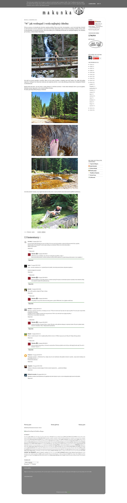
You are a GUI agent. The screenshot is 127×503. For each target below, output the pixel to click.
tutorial (79, 453)
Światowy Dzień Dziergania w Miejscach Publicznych (58, 453)
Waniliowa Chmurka (94, 173)
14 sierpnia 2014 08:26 (42, 298)
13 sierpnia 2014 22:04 (36, 289)
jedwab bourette (60, 442)
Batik (72, 436)
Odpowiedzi (31, 251)
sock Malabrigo (37, 450)
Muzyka (84, 446)
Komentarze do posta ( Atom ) (35, 427)
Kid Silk (48, 443)
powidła (39, 449)
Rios (62, 449)
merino (33, 446)
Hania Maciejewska (32, 442)
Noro (34, 447)
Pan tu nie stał (49, 447)
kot (35, 444)
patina (59, 447)
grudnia (91, 84)
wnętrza (61, 455)
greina (27, 442)
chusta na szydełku (45, 439)
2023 (91, 64)
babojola (30, 308)
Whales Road (40, 455)
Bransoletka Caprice (42, 438)
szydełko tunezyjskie (45, 453)
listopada (92, 86)
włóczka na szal (46, 455)
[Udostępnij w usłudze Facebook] (43, 232)
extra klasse (61, 440)
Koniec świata (32, 444)
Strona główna (55, 424)
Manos (82, 444)
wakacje (30, 455)
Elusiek (29, 334)
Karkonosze (26, 443)
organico (39, 447)
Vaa (28, 455)
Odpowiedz (30, 248)
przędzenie (56, 449)
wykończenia (68, 455)
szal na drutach (61, 452)
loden (70, 444)
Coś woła (30, 241)
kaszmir (30, 443)
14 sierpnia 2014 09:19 (37, 354)
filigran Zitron (72, 440)
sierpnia (91, 92)
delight (78, 439)
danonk (29, 289)
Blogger (68, 492)
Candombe (72, 438)
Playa (25, 449)
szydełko (40, 453)
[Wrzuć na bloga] (40, 232)
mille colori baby (58, 446)
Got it (99, 3)
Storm (70, 450)
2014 (91, 82)
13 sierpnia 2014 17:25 (36, 241)
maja (91, 98)
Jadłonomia (92, 177)
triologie (74, 453)
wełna (33, 455)
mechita (30, 446)
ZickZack (83, 455)
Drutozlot (44, 440)
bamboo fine (65, 436)
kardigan (83, 442)
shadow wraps (78, 449)
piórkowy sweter (82, 447)
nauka (28, 447)
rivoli (65, 449)
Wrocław (64, 455)
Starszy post (82, 424)
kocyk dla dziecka (73, 443)
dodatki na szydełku (27, 440)
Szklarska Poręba (68, 452)
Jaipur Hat (56, 442)
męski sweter (52, 446)
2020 (91, 70)
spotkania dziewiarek (54, 450)
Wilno (43, 455)
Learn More (92, 3)
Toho (71, 453)
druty (47, 440)
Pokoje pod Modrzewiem (34, 449)
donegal (32, 440)
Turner (77, 453)
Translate (34, 464)
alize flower (26, 436)
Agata (29, 265)
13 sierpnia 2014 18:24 (35, 265)
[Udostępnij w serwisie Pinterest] (44, 232)
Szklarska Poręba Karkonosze (77, 452)
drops (42, 440)
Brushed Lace (68, 438)
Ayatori (62, 436)
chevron (25, 439)
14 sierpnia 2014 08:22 (42, 253)
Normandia (31, 447)
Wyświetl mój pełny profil (93, 29)
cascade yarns (76, 438)
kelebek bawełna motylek (36, 443)
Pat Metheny (56, 447)
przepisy (53, 449)
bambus (69, 436)
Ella (53, 440)
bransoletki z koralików (49, 438)
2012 (91, 110)
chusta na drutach (37, 439)
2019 (91, 72)
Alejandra (30, 366)
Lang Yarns (57, 445)
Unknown (30, 355)
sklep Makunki (29, 450)
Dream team (35, 440)
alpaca (30, 436)
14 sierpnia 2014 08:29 (42, 322)
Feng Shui (68, 440)
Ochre (37, 447)
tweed (82, 453)
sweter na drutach (30, 452)
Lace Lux (41, 444)
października (92, 88)
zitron (25, 456)
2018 (91, 74)
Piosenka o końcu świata (75, 447)
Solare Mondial (47, 450)
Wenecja (35, 455)
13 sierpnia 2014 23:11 (36, 333)
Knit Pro (62, 443)
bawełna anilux (79, 436)
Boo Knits (34, 438)
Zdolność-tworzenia (32, 374)
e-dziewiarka (50, 440)
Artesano (55, 436)
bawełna (75, 436)
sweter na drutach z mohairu (42, 452)
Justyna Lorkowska (79, 442)
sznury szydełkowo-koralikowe (33, 453)
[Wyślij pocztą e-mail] (38, 232)
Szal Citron (50, 452)
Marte (84, 444)
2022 (91, 66)
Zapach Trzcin (79, 455)
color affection (55, 439)
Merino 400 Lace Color (39, 446)
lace (39, 444)
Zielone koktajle (93, 168)
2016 (91, 78)
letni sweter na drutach (65, 444)
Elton (55, 440)
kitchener (58, 443)
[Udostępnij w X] (41, 232)
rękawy (59, 449)
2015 (91, 80)
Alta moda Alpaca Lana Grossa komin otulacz (41, 436)
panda (52, 447)
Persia (61, 447)
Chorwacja (32, 439)
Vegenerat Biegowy (94, 164)
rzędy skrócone (69, 449)
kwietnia (91, 99)
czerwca (91, 96)
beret (28, 438)
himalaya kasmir (38, 442)
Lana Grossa (46, 444)
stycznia (91, 105)
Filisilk (76, 440)
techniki (69, 453)
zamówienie (75, 455)
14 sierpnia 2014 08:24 (42, 277)
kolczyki (78, 443)
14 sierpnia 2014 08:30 (42, 343)
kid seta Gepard (43, 443)
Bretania (64, 438)
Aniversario (52, 436)
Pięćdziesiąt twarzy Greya (66, 447)
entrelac (57, 440)
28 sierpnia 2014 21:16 (41, 374)
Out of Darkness (43, 447)
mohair (71, 446)
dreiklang (39, 440)
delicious (75, 439)
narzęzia (25, 447)
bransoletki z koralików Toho (58, 438)
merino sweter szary (46, 446)
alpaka (32, 436)
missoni (68, 446)
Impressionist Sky (44, 442)
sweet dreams (82, 450)
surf (75, 450)
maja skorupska (93, 166)
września (91, 90)
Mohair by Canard (76, 446)
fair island (65, 440)
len (60, 444)
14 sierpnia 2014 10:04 (37, 366)
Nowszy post (27, 424)
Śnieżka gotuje (93, 170)
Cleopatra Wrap (50, 439)
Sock (34, 450)
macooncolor (73, 444)
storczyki (67, 450)
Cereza (80, 438)
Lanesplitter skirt (51, 444)
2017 (91, 76)
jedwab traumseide (67, 442)
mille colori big (63, 446)
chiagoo (28, 439)
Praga (41, 449)
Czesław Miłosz (70, 439)
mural (81, 446)
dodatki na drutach (82, 439)
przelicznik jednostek (48, 449)
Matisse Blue (26, 446)
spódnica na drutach (62, 450)
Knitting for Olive (67, 443)
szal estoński (55, 452)
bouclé (37, 438)
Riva (63, 449)
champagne (83, 438)
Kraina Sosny (93, 175)
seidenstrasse (74, 449)
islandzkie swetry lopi (50, 442)
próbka (44, 449)
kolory (29, 444)
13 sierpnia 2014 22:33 (36, 308)
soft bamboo (43, 450)
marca (91, 101)
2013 (91, 108)
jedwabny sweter (73, 442)
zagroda (71, 455)
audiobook (58, 436)
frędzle (79, 440)
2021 (91, 68)
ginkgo (82, 440)
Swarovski (78, 450)
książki (37, 444)
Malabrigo (77, 445)
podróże (27, 449)
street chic (73, 450)
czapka (59, 439)
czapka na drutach (64, 439)
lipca (91, 94)
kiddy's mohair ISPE (53, 443)
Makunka (33, 253)
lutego (91, 103)
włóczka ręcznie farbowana (54, 455)
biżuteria (31, 438)
